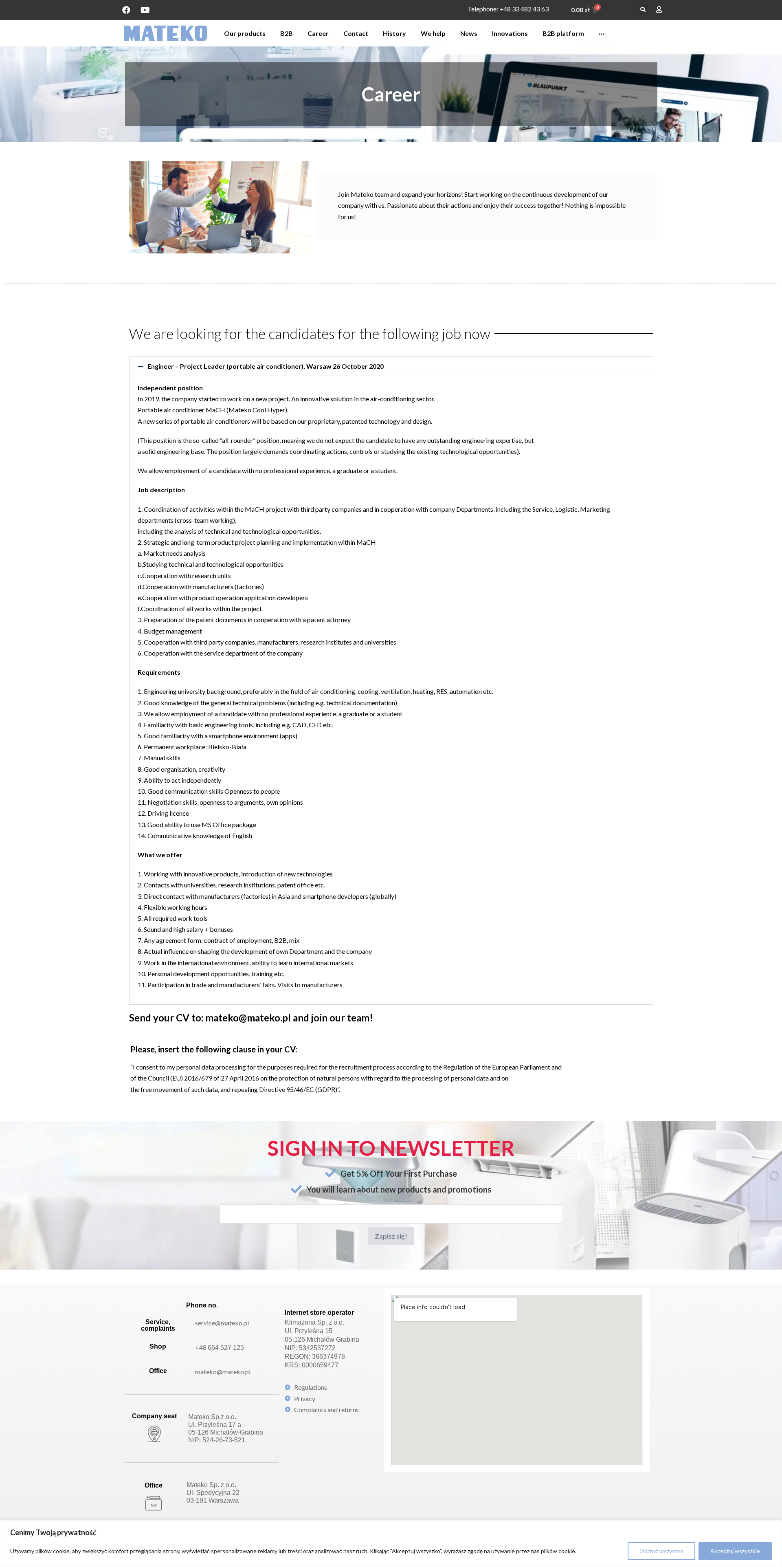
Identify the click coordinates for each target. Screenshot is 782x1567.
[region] (391, 1543)
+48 (219, 1347)
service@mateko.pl (222, 1323)
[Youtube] (145, 10)
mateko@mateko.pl (222, 1372)
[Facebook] (126, 10)
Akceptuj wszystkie (735, 1550)
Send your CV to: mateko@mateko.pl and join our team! (251, 1017)
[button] (643, 9)
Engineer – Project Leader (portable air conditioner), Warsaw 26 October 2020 (265, 366)
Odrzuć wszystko (661, 1550)
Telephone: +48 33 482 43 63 (508, 9)
